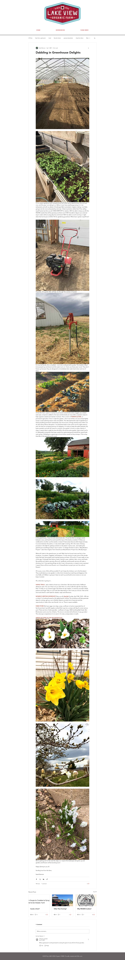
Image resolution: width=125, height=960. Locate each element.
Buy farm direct (57, 38)
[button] (94, 38)
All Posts (30, 38)
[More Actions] (88, 939)
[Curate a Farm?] (39, 900)
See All (94, 891)
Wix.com (79, 956)
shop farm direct (79, 38)
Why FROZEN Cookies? (84, 909)
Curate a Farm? (35, 909)
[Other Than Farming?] (62, 900)
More (87, 38)
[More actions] (88, 48)
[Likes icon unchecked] (40, 946)
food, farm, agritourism (40, 38)
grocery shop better (68, 38)
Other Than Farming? (60, 909)
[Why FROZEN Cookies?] (86, 900)
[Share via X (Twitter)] (40, 879)
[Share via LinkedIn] (43, 879)
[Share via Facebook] (36, 879)
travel (50, 38)
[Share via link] (47, 879)
